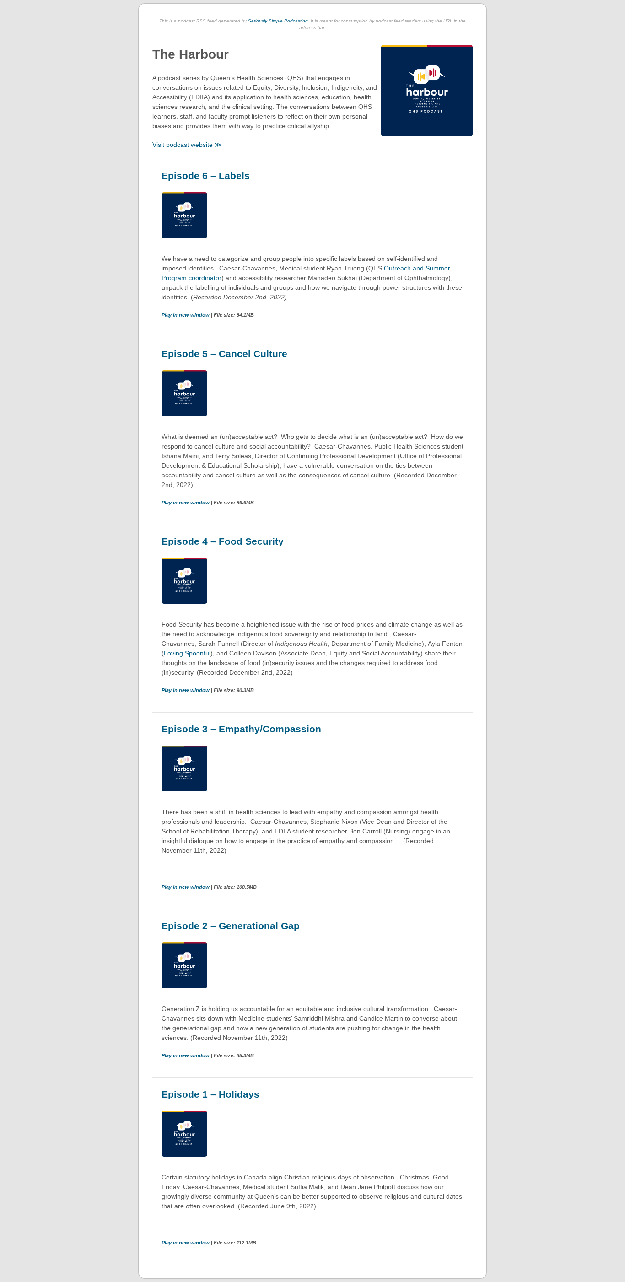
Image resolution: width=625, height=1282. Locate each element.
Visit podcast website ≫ (186, 144)
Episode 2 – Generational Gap (231, 925)
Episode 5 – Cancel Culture (224, 353)
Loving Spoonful (187, 653)
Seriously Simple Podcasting (278, 20)
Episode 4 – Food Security (223, 541)
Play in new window (186, 315)
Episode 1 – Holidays (210, 1094)
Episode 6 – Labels (206, 175)
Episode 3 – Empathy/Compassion (241, 729)
